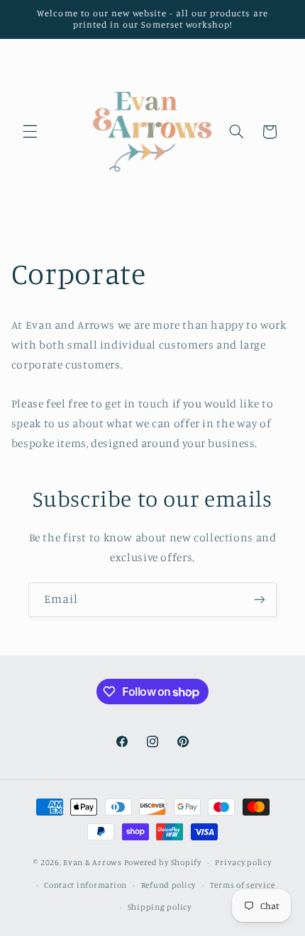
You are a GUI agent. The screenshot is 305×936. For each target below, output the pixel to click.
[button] (29, 131)
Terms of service (242, 885)
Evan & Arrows (92, 862)
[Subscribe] (259, 599)
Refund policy (168, 885)
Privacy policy (243, 862)
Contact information (85, 885)
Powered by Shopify (162, 862)
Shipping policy (160, 907)
